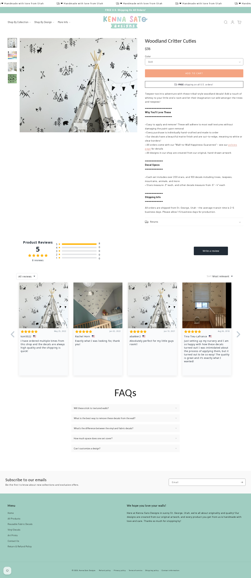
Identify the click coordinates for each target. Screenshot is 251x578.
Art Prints (13, 535)
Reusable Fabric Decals (20, 524)
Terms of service (135, 570)
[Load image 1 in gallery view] (12, 42)
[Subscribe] (242, 482)
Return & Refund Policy (20, 546)
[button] (19, 22)
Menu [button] (11, 505)
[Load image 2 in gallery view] (12, 54)
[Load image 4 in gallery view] (12, 78)
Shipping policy (152, 570)
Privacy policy (120, 570)
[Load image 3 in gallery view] (12, 66)
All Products (14, 518)
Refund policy (105, 570)
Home (11, 513)
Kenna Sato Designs (87, 570)
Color (148, 56)
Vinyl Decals (14, 529)
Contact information (170, 570)
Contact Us (13, 541)
